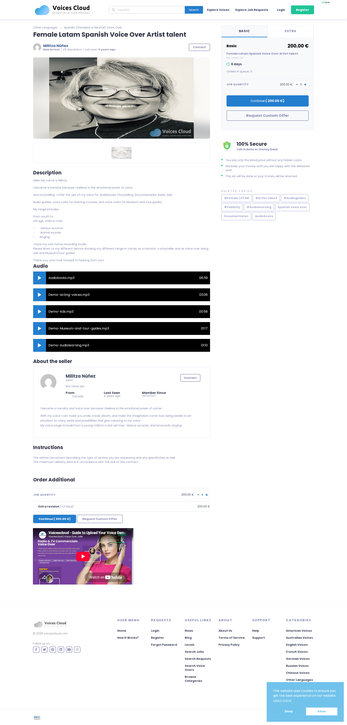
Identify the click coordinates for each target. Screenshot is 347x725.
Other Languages (45, 27)
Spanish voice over (292, 207)
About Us (225, 631)
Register (302, 10)
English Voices (297, 645)
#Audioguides (295, 198)
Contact (190, 378)
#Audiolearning (259, 207)
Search (194, 10)
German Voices (298, 659)
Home (121, 631)
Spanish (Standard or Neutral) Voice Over (93, 27)
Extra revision (56, 506)
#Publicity (232, 207)
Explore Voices (218, 10)
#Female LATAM (236, 198)
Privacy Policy (229, 645)
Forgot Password (164, 645)
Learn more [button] (282, 700)
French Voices (297, 652)
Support (258, 638)
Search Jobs (194, 652)
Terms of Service (231, 638)
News (189, 631)
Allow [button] (321, 711)
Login (281, 10)
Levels (189, 645)
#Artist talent (266, 198)
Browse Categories (193, 679)
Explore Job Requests (251, 10)
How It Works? (128, 638)
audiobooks (264, 216)
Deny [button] (289, 711)
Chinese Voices (297, 673)
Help (255, 631)
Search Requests (198, 659)
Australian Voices (299, 638)
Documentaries (236, 216)
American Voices (299, 631)
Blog (188, 638)
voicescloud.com (56, 633)
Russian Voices (297, 666)
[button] (39, 277)
